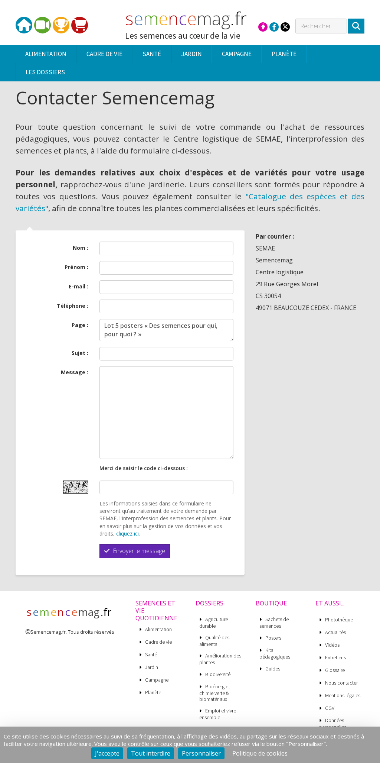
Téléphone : (72, 305)
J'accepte (107, 753)
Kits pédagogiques (274, 653)
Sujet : (80, 352)
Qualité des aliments (214, 640)
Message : (74, 372)
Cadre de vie (158, 642)
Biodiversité (217, 674)
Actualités (335, 632)
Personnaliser (201, 753)
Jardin (151, 667)
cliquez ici (127, 533)
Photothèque (339, 620)
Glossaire (335, 670)
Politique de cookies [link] (260, 753)
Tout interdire (150, 753)
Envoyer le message (138, 551)
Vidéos (332, 645)
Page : (80, 325)
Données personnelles (332, 723)
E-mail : (78, 286)
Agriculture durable (213, 622)
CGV (329, 708)
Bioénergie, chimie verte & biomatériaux (214, 692)
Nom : (80, 247)
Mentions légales (342, 695)
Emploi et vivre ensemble (217, 714)
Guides (272, 669)
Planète (153, 692)
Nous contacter (341, 683)
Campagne (156, 680)
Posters (273, 638)
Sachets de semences (274, 622)
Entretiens (335, 657)
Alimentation (158, 629)
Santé (151, 655)
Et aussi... (329, 603)
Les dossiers (45, 72)
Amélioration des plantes (220, 659)
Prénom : (76, 267)
